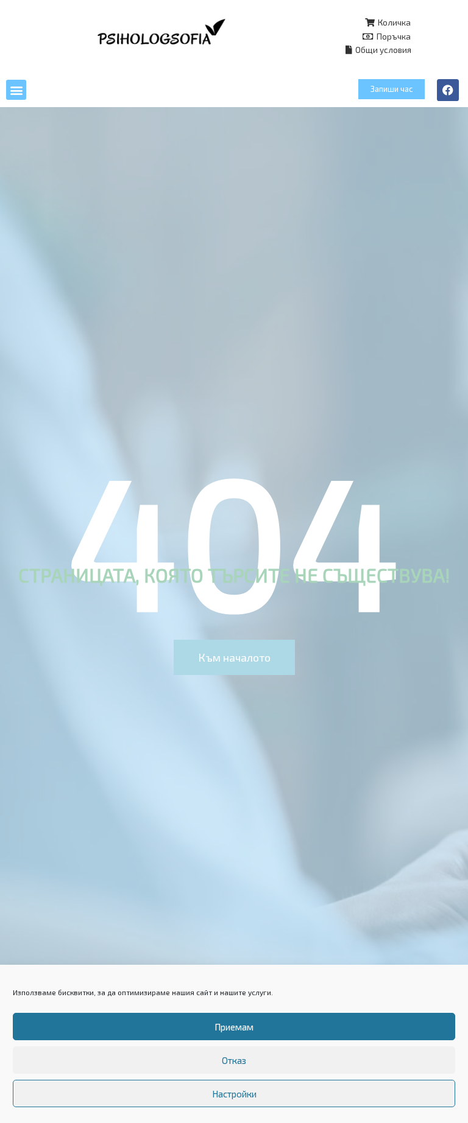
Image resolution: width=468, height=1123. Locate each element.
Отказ (234, 1060)
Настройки (234, 1093)
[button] (16, 90)
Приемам (234, 1026)
